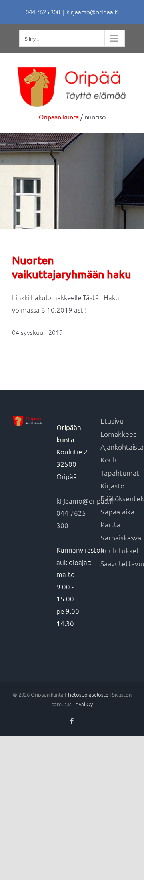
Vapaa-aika (117, 511)
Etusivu (112, 420)
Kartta (110, 524)
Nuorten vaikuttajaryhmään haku (71, 267)
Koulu (109, 459)
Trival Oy (83, 704)
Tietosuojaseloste (87, 694)
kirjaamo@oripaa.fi (92, 12)
